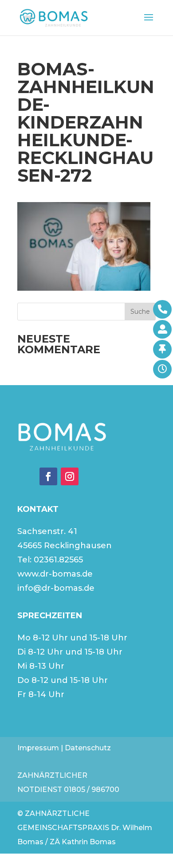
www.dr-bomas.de (55, 574)
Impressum (38, 748)
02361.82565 (58, 560)
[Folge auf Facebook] (48, 476)
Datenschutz (88, 748)
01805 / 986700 (91, 789)
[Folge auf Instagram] (70, 476)
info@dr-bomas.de (55, 588)
